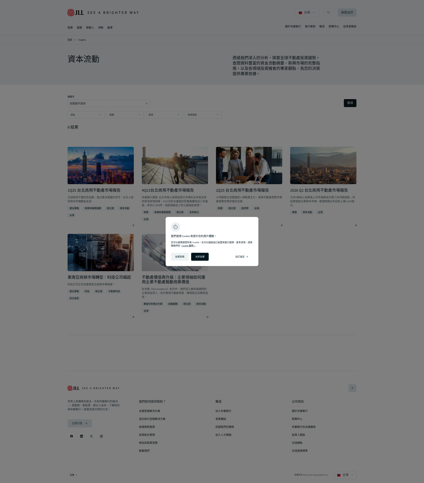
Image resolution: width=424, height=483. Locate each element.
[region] (212, 241)
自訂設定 (242, 257)
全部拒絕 (179, 256)
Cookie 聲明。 (189, 245)
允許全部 (200, 256)
